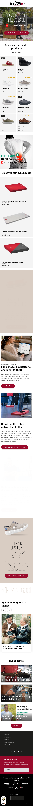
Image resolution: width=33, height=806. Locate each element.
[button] (3, 4)
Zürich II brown (23, 127)
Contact (6, 734)
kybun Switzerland (10, 803)
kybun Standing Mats (16, 327)
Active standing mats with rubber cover (14, 231)
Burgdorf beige (23, 88)
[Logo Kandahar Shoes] (25, 783)
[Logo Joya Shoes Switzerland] (15, 783)
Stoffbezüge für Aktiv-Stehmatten (13, 262)
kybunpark (7, 745)
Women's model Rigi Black (16, 33)
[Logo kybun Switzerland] (6, 783)
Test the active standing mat (15, 447)
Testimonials (8, 737)
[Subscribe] (27, 770)
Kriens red (5, 69)
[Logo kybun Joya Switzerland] (16, 787)
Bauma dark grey (23, 107)
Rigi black (21, 69)
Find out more (9, 510)
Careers (6, 739)
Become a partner (9, 742)
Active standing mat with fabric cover (14, 201)
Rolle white (5, 88)
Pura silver (5, 107)
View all (16, 725)
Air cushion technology (16, 575)
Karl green (5, 127)
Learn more (8, 386)
